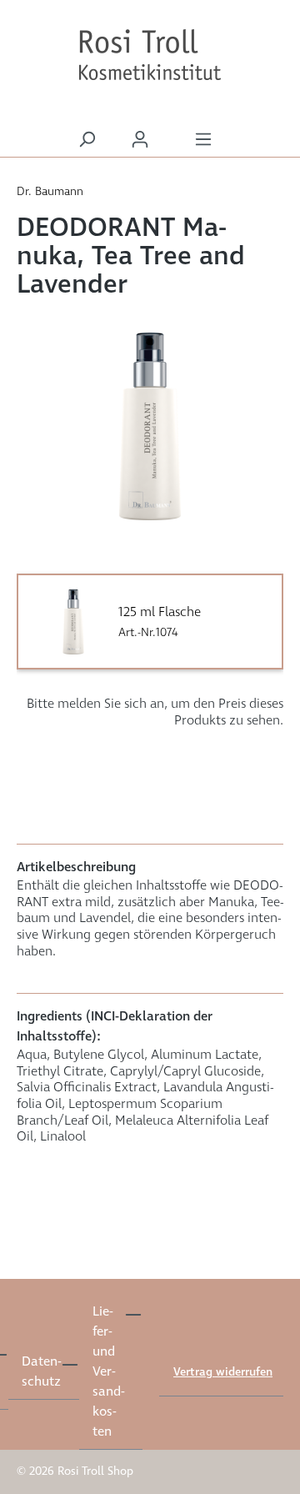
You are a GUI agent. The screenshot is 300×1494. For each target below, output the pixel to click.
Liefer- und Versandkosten (108, 1372)
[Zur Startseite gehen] (150, 55)
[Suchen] (87, 140)
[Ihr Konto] (140, 140)
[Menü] (203, 140)
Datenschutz (41, 1372)
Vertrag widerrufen (222, 1372)
